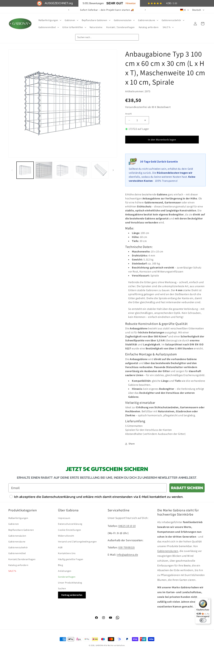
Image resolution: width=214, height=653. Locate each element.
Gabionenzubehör (18, 547)
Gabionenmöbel (17, 553)
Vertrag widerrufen (71, 594)
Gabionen (13, 523)
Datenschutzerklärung (70, 523)
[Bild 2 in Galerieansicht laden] (43, 170)
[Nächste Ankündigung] (145, 10)
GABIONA (99, 645)
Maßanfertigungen (18, 518)
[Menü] (209, 600)
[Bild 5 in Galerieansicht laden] (100, 170)
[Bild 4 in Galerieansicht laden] (81, 170)
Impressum (64, 518)
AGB (60, 547)
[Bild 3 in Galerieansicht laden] (62, 170)
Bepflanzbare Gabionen (21, 529)
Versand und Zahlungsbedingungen (77, 541)
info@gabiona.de (127, 554)
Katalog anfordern (18, 565)
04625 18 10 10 (127, 526)
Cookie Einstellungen (69, 529)
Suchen (62, 588)
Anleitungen (64, 570)
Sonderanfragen (66, 576)
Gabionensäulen (17, 535)
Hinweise (131, 3)
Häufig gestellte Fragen (70, 559)
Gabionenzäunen (167, 551)
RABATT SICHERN (187, 488)
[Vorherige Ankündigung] (68, 10)
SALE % (12, 570)
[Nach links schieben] (12, 170)
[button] (49, 20)
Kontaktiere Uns (67, 553)
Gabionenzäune (16, 541)
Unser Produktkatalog (70, 582)
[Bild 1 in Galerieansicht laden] (25, 170)
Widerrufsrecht (66, 535)
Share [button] (132, 443)
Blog (60, 565)
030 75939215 (126, 547)
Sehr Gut (114, 3)
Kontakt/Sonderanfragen (21, 559)
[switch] (203, 620)
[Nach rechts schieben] (113, 170)
